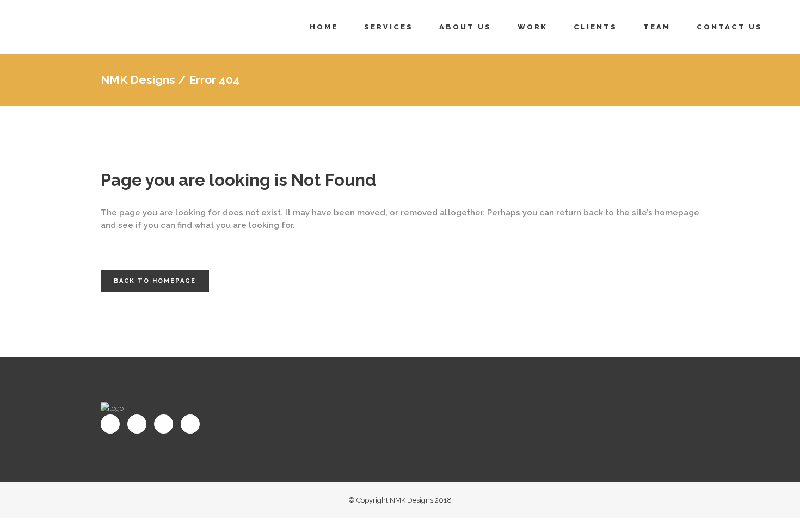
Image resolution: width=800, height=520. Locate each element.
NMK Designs (138, 79)
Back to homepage (155, 280)
